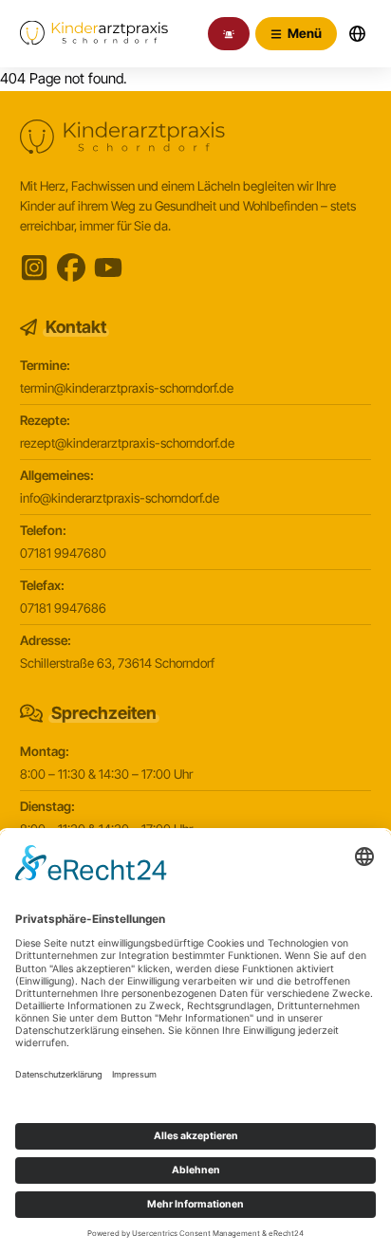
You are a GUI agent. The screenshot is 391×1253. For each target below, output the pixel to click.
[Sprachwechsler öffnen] (357, 34)
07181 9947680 (63, 553)
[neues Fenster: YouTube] (108, 267)
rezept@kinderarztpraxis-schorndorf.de (127, 443)
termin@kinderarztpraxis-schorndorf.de (126, 388)
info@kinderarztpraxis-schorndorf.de (119, 498)
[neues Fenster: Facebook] (71, 267)
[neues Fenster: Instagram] (34, 267)
